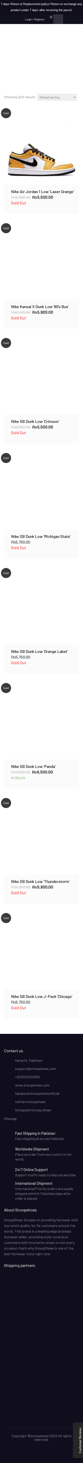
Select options (41, 147)
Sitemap (10, 1118)
